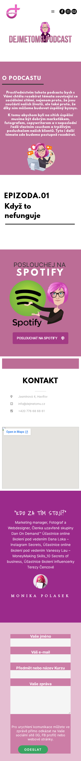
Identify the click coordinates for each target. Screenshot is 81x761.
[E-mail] (74, 11)
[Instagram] (68, 11)
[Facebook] (62, 11)
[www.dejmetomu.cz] (12, 11)
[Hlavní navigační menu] (53, 11)
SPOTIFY (40, 273)
